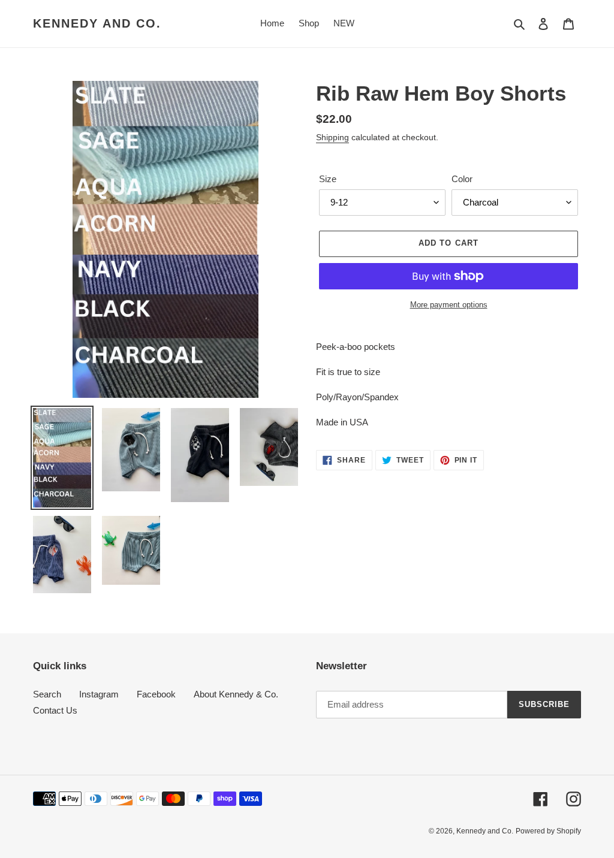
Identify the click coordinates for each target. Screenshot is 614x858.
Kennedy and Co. (97, 23)
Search (47, 694)
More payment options (448, 304)
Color (462, 179)
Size (327, 179)
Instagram (99, 694)
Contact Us (55, 710)
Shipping (332, 137)
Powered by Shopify (548, 831)
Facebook (156, 694)
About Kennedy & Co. (236, 694)
